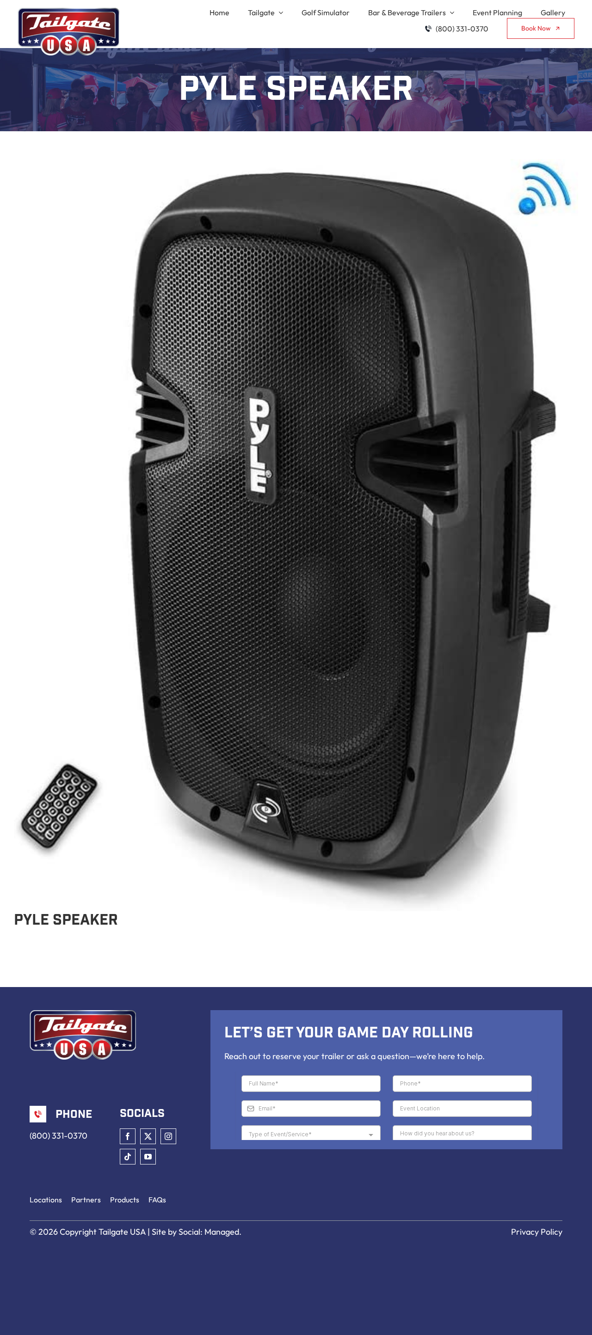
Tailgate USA (122, 1231)
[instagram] (168, 1136)
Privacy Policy (536, 1231)
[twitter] (148, 1136)
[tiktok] (128, 1156)
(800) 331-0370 (58, 1135)
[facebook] (128, 1136)
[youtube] (148, 1156)
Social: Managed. (210, 1231)
